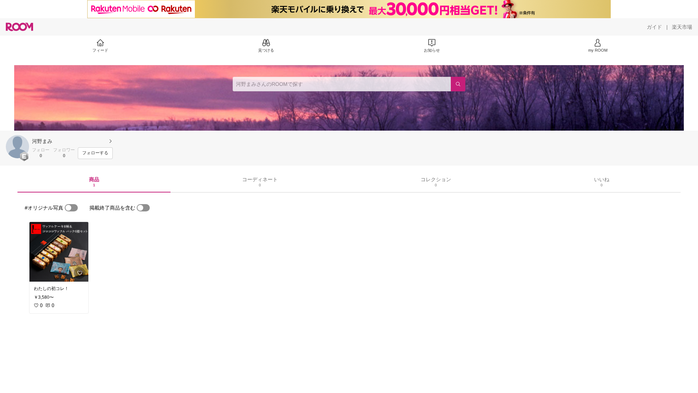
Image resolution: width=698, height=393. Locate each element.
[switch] (71, 207)
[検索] (458, 84)
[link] (58, 252)
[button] (17, 146)
